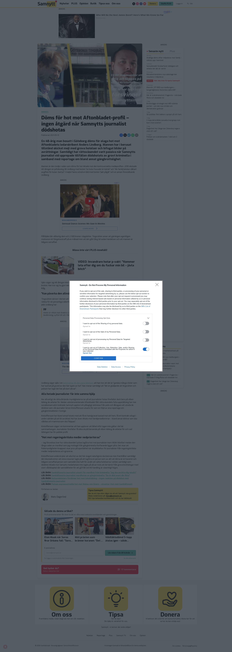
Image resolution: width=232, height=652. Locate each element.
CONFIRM (98, 358)
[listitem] (116, 318)
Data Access (116, 367)
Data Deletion (102, 367)
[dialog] (116, 326)
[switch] (146, 323)
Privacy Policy (129, 367)
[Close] (158, 285)
